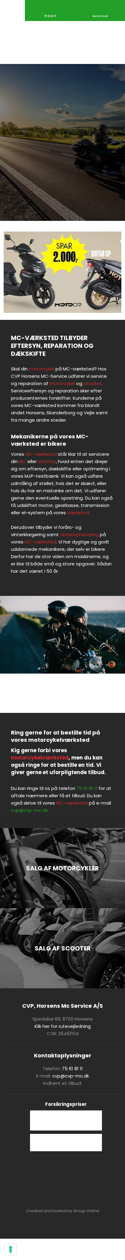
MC (22, 461)
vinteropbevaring (79, 534)
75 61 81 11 (86, 788)
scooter (92, 383)
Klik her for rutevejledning (63, 1026)
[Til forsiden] (62, 42)
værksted (78, 512)
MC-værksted (41, 454)
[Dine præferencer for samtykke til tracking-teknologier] (10, 1249)
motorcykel (41, 369)
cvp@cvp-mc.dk (29, 810)
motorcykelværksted (40, 757)
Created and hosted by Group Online (62, 1211)
